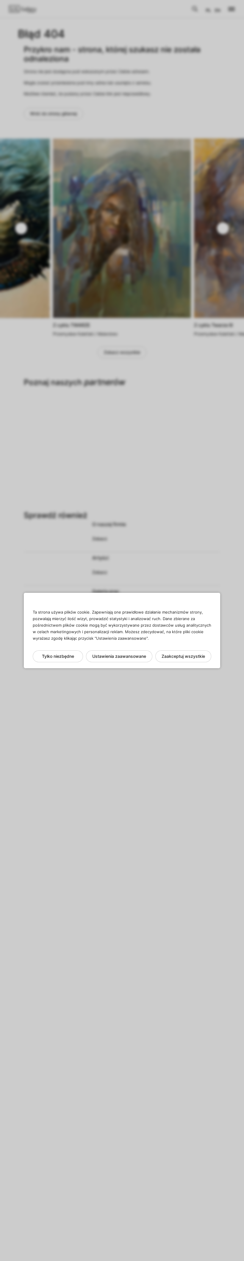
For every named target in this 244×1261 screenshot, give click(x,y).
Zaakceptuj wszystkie (183, 656)
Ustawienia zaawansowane (119, 656)
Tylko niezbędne (58, 656)
